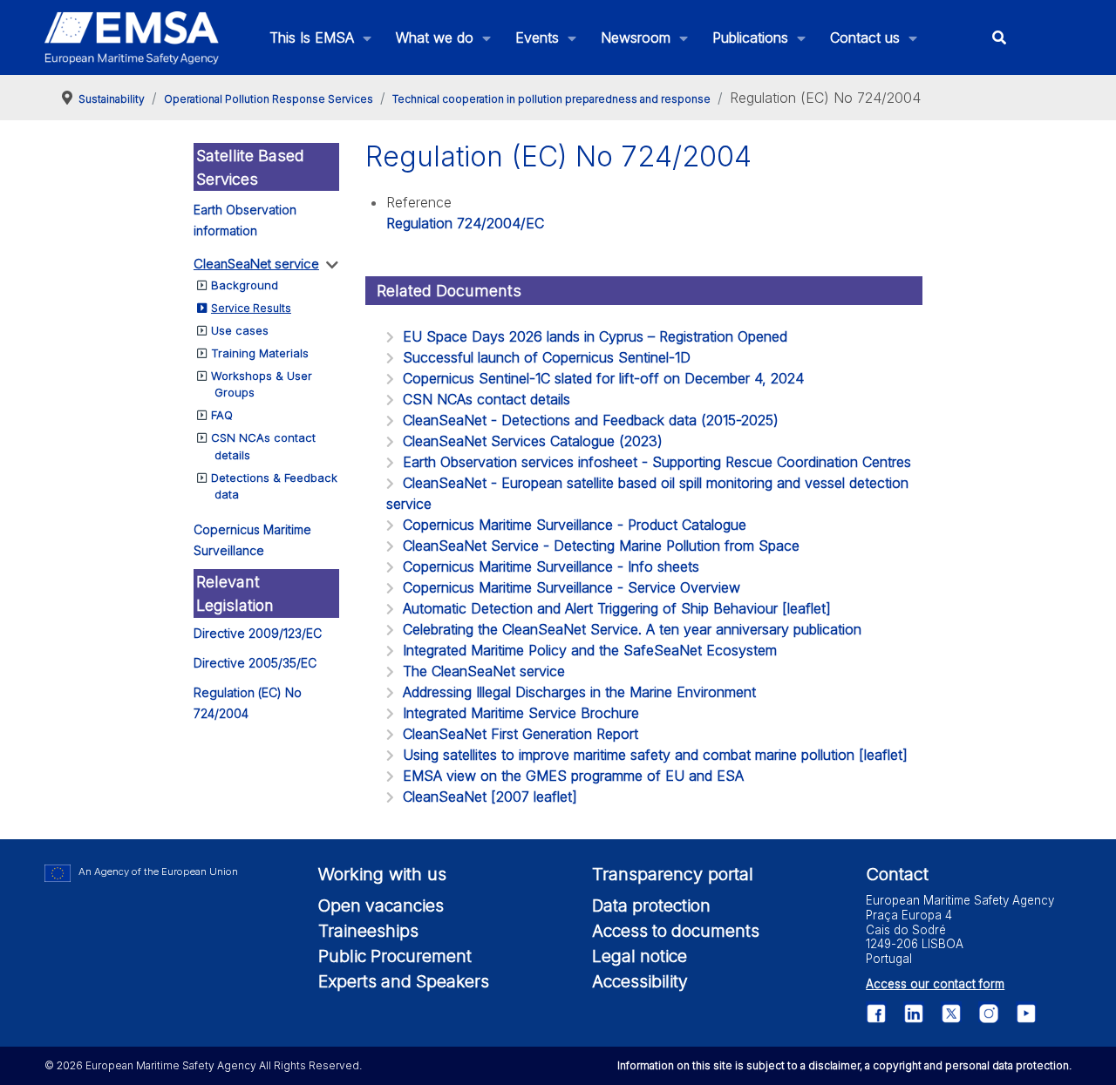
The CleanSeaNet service (484, 671)
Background (244, 285)
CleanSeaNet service (256, 263)
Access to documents (675, 930)
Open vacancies (381, 905)
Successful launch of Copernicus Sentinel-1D (547, 357)
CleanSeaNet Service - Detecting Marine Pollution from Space (601, 545)
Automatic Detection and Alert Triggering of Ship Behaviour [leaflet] (617, 608)
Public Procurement (395, 956)
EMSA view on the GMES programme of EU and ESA (573, 775)
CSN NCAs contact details (486, 399)
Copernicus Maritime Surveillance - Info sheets (551, 566)
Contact (897, 874)
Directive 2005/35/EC (255, 662)
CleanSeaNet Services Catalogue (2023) (533, 441)
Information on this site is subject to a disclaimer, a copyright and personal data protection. (844, 1065)
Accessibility (640, 981)
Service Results (251, 308)
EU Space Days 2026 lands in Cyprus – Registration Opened (595, 336)
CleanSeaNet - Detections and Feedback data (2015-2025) (591, 420)
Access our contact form (935, 984)
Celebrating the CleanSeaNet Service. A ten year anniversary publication (632, 629)
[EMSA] (131, 37)
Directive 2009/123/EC (258, 633)
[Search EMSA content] (1000, 38)
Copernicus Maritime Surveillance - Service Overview (571, 587)
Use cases (240, 330)
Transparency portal (672, 874)
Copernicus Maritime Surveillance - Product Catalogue (574, 524)
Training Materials (260, 353)
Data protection (651, 905)
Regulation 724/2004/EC (465, 223)
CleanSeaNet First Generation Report (520, 734)
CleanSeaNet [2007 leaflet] (490, 796)
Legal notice (639, 956)
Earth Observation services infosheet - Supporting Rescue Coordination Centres (657, 462)
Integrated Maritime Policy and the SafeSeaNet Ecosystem (590, 650)
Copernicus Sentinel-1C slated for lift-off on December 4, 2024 (603, 378)
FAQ (222, 415)
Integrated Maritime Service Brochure (521, 713)
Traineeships (368, 930)
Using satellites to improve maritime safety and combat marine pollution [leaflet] (655, 754)
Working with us (382, 874)
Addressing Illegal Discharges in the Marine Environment (579, 692)
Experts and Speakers (403, 981)
